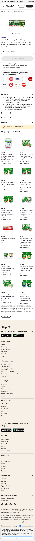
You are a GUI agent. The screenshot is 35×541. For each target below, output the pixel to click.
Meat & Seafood (6, 354)
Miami (3, 463)
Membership (5, 389)
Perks (3, 446)
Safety (3, 448)
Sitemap (4, 416)
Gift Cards (4, 391)
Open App (30, 1)
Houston (4, 466)
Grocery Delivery (6, 364)
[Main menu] (3, 6)
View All (3, 356)
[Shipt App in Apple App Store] (6, 336)
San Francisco (5, 461)
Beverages (4, 347)
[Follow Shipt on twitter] (15, 504)
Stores (3, 386)
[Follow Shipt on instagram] (6, 504)
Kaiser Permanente (7, 498)
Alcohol (3, 344)
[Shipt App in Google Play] (18, 336)
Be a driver (4, 441)
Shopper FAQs (6, 451)
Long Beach (5, 488)
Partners (4, 413)
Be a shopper (5, 439)
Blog (2, 411)
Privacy (15, 526)
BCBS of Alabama (7, 501)
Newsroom (4, 408)
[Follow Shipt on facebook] (2, 504)
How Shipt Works (6, 384)
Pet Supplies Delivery (8, 369)
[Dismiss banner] (2, 2)
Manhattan (5, 468)
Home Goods (5, 349)
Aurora (3, 481)
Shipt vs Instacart (7, 393)
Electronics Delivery (7, 371)
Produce (4, 351)
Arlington (4, 478)
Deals (3, 396)
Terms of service (6, 526)
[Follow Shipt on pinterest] (11, 504)
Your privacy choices (27, 526)
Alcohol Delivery (6, 366)
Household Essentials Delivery (11, 374)
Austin (3, 459)
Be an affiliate (5, 444)
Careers (4, 406)
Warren (3, 483)
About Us (4, 404)
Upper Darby (5, 486)
